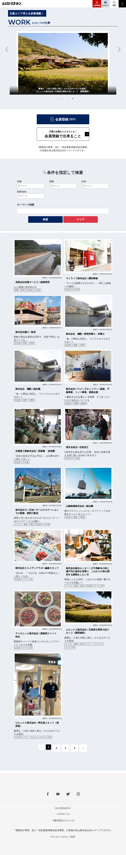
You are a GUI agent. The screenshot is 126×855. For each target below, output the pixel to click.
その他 (37, 290)
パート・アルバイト (94, 644)
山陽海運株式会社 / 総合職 (79, 506)
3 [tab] (63, 98)
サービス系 (98, 586)
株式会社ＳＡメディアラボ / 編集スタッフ (37, 568)
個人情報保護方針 (63, 808)
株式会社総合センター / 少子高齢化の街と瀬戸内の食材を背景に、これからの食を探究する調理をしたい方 (88, 571)
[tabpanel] (63, 63)
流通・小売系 (28, 343)
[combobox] (30, 185)
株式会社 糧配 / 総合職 (27, 389)
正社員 (29, 290)
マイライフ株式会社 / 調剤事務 (82, 278)
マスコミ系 (27, 579)
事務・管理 (19, 290)
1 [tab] (53, 98)
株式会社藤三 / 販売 (25, 332)
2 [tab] (58, 98)
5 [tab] (72, 98)
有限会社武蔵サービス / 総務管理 (32, 282)
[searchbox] (30, 186)
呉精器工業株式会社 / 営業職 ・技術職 (35, 451)
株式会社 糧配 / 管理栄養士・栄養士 (85, 334)
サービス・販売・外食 (24, 524)
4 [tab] (68, 98)
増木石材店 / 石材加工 (77, 447)
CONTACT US (63, 814)
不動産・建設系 (80, 403)
